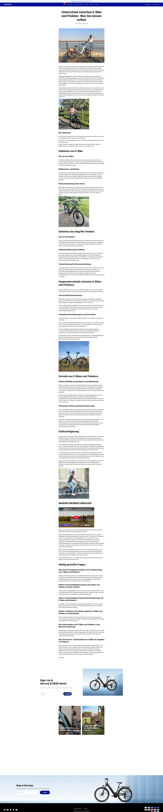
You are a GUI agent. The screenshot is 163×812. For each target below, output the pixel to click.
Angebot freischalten (94, 410)
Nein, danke (93, 414)
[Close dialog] (105, 393)
